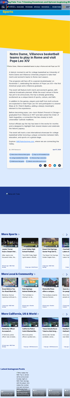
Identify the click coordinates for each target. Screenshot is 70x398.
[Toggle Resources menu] (50, 7)
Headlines (20, 7)
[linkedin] (54, 165)
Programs (29, 7)
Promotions (56, 7)
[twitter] (45, 165)
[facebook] (40, 165)
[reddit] (50, 165)
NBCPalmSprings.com (25, 141)
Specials (37, 7)
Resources (45, 7)
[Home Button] (11, 7)
